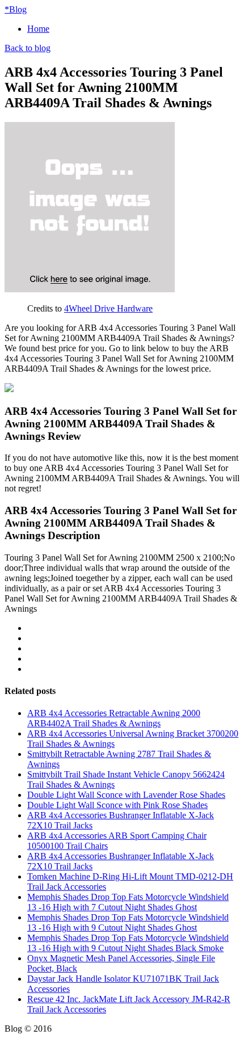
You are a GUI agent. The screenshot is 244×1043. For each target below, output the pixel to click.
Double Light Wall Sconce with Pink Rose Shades (117, 805)
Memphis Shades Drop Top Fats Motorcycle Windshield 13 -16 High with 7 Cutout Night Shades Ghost (128, 902)
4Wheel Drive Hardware (108, 308)
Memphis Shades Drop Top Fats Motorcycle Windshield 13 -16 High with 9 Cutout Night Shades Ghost (128, 922)
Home (38, 28)
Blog (16, 9)
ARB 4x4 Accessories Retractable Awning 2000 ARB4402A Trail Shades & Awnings (113, 718)
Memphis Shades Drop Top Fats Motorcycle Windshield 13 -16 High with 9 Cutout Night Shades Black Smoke (128, 943)
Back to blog (28, 48)
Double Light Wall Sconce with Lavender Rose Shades (126, 795)
